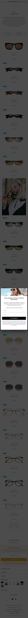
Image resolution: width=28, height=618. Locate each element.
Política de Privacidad (18, 322)
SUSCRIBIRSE (14, 318)
